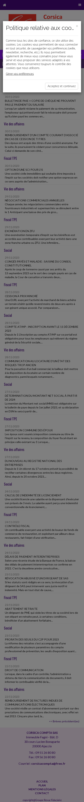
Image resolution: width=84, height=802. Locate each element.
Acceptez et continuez (62, 86)
